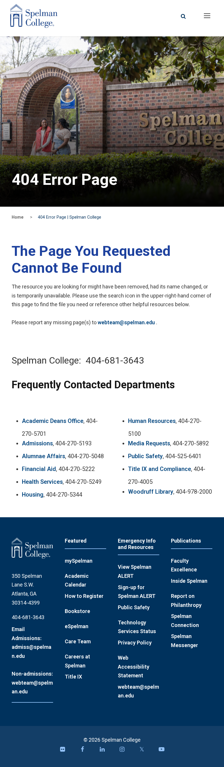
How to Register (84, 596)
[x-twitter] (141, 751)
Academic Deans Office (52, 421)
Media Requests (149, 443)
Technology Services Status (137, 627)
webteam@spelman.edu (126, 322)
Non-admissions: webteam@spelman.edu (32, 683)
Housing (32, 494)
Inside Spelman (189, 581)
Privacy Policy (135, 643)
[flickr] (62, 751)
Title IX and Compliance (159, 469)
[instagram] (122, 751)
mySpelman (78, 561)
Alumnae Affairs (43, 456)
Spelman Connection (185, 620)
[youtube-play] (161, 751)
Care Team (78, 641)
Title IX (73, 677)
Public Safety (145, 456)
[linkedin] (102, 751)
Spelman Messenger (184, 640)
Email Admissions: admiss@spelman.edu (31, 642)
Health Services (42, 482)
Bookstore (77, 611)
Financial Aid (39, 469)
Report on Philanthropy (186, 600)
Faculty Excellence (184, 565)
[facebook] (82, 751)
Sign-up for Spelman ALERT (136, 591)
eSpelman (76, 626)
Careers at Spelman (77, 661)
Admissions (37, 443)
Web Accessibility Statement (133, 667)
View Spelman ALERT (134, 571)
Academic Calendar (77, 580)
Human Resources (152, 421)
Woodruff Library (150, 491)
